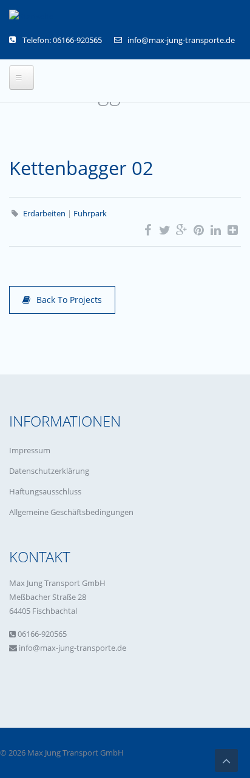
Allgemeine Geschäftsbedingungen (71, 512)
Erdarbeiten (44, 213)
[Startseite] (31, 16)
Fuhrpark (90, 213)
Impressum (29, 450)
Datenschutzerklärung (49, 470)
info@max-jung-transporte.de (181, 40)
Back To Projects (69, 299)
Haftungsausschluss (45, 491)
